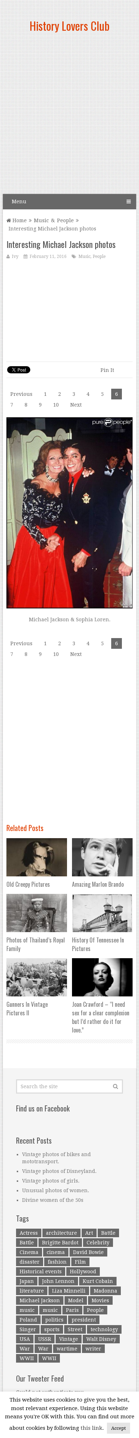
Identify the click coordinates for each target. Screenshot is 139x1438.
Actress (29, 1233)
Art (89, 1233)
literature (32, 1291)
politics (54, 1320)
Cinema (29, 1252)
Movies (100, 1300)
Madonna (105, 1291)
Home (19, 220)
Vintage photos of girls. (50, 1181)
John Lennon (58, 1281)
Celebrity (98, 1242)
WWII (27, 1358)
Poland (28, 1320)
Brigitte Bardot (60, 1242)
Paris (72, 1310)
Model (75, 1300)
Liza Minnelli (69, 1291)
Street (75, 1329)
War (25, 1349)
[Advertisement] (69, 116)
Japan (27, 1281)
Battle (108, 1233)
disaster (30, 1262)
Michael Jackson (40, 1300)
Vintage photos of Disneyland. (59, 1171)
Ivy (15, 256)
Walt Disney (101, 1339)
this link (91, 1428)
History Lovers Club (69, 25)
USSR (44, 1339)
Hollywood (83, 1271)
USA (25, 1339)
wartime (67, 1349)
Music (41, 220)
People (65, 220)
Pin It (107, 370)
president (84, 1320)
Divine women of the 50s (52, 1200)
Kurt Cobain (98, 1281)
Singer (28, 1329)
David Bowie (88, 1252)
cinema (56, 1252)
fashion (57, 1262)
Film (80, 1262)
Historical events (41, 1271)
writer (93, 1349)
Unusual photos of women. (55, 1190)
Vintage (68, 1339)
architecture (61, 1233)
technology (104, 1329)
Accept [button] (118, 1428)
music (27, 1310)
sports (52, 1329)
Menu (19, 201)
